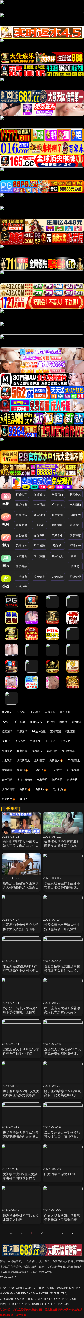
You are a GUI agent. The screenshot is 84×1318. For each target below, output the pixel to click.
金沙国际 (7, 779)
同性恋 (75, 566)
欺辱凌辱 (21, 525)
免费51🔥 (22, 770)
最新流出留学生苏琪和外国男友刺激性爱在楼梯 (62, 843)
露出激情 (39, 556)
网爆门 (75, 556)
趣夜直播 (22, 751)
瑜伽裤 (57, 545)
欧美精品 (57, 494)
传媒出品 (21, 566)
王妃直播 (50, 741)
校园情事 (39, 577)
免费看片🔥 (56, 760)
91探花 (39, 525)
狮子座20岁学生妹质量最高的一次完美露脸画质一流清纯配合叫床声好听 (62, 1095)
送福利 (51, 722)
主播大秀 (35, 741)
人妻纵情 (57, 577)
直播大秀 (72, 779)
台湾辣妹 (21, 515)
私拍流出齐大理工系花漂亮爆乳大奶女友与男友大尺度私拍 (62, 1012)
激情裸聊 (7, 770)
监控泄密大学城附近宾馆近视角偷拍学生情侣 (21, 1051)
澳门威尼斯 (8, 789)
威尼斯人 (7, 712)
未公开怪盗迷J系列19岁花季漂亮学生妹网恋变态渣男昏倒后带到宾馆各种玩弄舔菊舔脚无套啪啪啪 (21, 972)
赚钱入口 (25, 799)
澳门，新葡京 (25, 779)
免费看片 (42, 779)
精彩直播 (70, 731)
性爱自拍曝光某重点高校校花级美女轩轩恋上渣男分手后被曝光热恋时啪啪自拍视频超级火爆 (62, 972)
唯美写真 (57, 556)
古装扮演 (21, 535)
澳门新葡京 (68, 751)
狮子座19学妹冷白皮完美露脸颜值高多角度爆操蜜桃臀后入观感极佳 (21, 1095)
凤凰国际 (22, 731)
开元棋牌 (35, 712)
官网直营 (50, 712)
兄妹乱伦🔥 (60, 789)
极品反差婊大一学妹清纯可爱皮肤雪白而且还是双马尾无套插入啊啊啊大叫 (62, 1136)
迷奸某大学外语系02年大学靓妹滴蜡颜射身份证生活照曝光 (62, 1053)
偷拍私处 (7, 751)
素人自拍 (75, 504)
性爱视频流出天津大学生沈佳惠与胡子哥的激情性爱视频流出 (62, 928)
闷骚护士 (75, 545)
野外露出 (75, 525)
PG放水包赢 (39, 731)
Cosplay (57, 504)
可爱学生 (57, 535)
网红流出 (57, 525)
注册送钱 (20, 722)
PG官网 (21, 712)
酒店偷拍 (20, 741)
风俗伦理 (75, 577)
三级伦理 (21, 504)
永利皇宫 (39, 760)
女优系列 (39, 535)
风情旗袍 (21, 545)
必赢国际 (7, 731)
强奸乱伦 (39, 494)
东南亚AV (75, 515)
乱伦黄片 (65, 741)
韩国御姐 (39, 515)
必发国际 (52, 751)
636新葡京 (74, 760)
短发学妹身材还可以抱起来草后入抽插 (21, 1217)
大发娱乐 (7, 760)
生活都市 (21, 577)
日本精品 (39, 504)
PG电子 (6, 722)
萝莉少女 (75, 494)
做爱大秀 (57, 779)
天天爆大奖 (72, 770)
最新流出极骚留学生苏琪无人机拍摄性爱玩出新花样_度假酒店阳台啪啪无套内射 (21, 889)
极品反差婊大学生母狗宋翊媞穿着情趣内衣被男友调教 (21, 1136)
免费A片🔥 (42, 789)
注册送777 (36, 722)
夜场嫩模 (37, 751)
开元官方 (56, 770)
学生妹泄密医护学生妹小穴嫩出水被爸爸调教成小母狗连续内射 (62, 887)
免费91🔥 (25, 789)
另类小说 (21, 587)
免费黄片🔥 (9, 799)
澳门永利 (65, 712)
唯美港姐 (57, 515)
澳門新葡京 (23, 760)
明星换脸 (39, 545)
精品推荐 (21, 494)
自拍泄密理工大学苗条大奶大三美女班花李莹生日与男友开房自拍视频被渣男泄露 (21, 847)
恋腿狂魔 (75, 535)
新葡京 (63, 722)
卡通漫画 (21, 556)
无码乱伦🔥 (40, 770)
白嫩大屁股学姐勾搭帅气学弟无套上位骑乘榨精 (62, 1217)
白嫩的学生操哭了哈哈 (60, 1174)
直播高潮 (55, 731)
